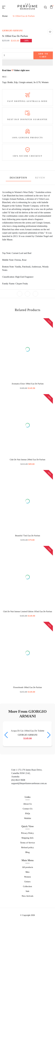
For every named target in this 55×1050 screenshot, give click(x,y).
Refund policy (27, 952)
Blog (27, 957)
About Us (27, 908)
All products (27, 971)
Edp (16, 132)
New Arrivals (27, 1000)
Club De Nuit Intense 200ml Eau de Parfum (27, 509)
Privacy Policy (27, 937)
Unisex (27, 986)
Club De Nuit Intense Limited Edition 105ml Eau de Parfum (27, 661)
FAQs (27, 918)
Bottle (10, 132)
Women (45, 132)
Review (40, 227)
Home (5, 16)
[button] (27, 112)
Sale (27, 995)
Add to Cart (43, 104)
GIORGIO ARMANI (12, 80)
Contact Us (27, 913)
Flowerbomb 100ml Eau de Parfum (27, 737)
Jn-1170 (36, 132)
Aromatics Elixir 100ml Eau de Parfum (28, 433)
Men (27, 976)
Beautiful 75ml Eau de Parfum (27, 585)
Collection (27, 991)
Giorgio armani (25, 132)
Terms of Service (27, 947)
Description (18, 227)
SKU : (5, 126)
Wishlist (27, 923)
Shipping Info (27, 942)
